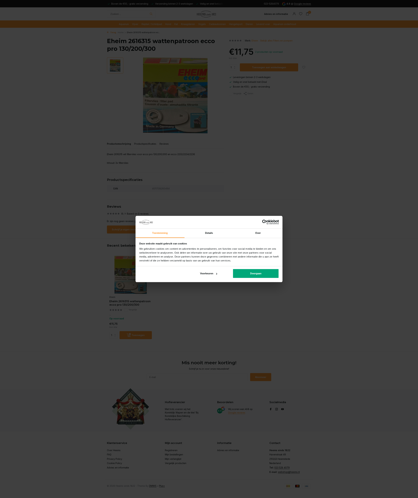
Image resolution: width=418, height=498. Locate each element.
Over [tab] (258, 233)
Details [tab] (209, 233)
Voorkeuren (206, 273)
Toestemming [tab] (160, 233)
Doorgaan (255, 273)
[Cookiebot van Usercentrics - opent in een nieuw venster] (264, 222)
